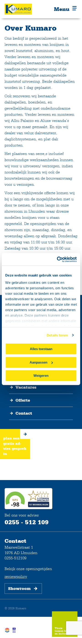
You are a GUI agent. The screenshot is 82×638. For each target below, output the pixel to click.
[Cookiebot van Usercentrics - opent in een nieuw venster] (58, 259)
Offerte (22, 400)
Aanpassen (38, 362)
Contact (23, 413)
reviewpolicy (16, 576)
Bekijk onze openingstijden (28, 568)
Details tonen (57, 335)
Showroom (19, 588)
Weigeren (41, 375)
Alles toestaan (41, 349)
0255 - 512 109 (27, 522)
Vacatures (25, 387)
